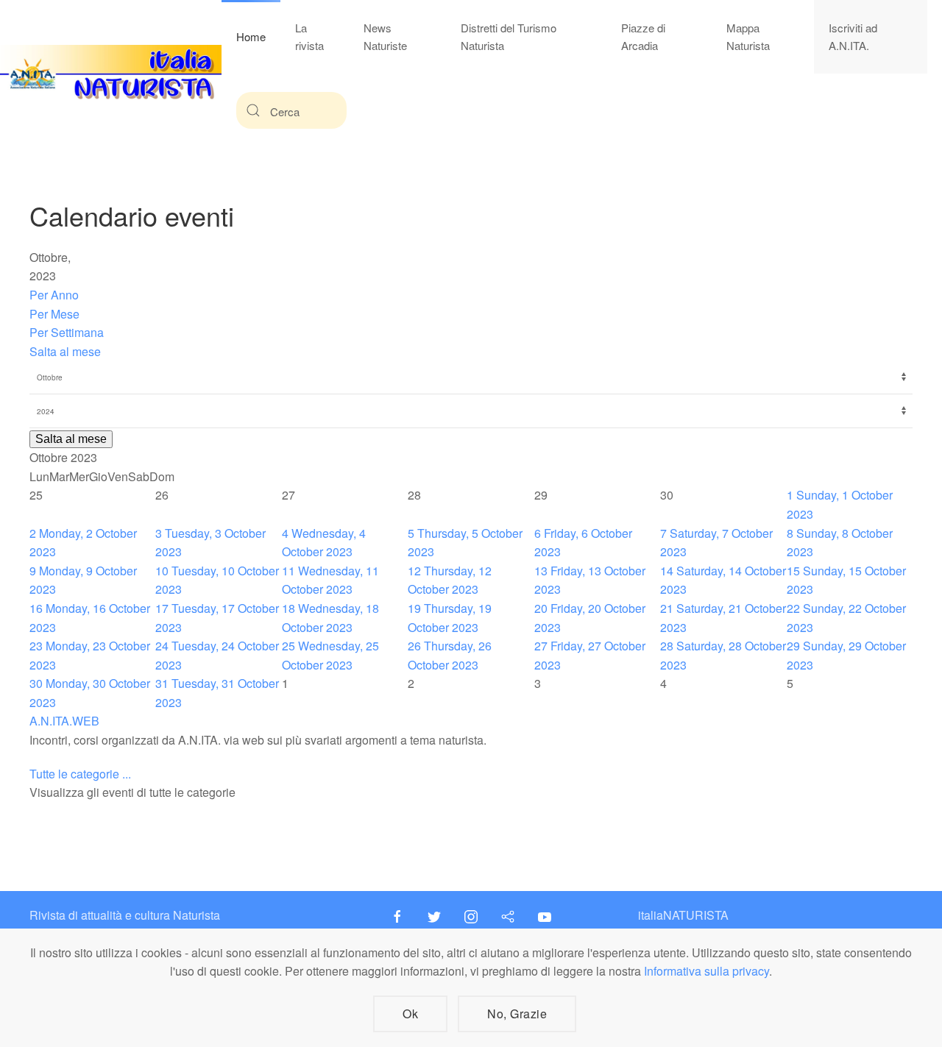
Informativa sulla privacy (706, 970)
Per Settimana (66, 332)
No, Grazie (517, 1013)
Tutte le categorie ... (80, 773)
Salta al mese (65, 351)
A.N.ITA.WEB (64, 720)
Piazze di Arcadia (643, 36)
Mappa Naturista (748, 36)
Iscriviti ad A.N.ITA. (853, 36)
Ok (410, 1013)
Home (251, 36)
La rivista (309, 36)
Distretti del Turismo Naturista (508, 36)
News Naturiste (385, 36)
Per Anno (54, 294)
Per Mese (54, 313)
